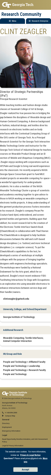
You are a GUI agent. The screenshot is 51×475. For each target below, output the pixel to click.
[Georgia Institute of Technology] (25, 5)
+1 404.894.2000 (11, 413)
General (5, 420)
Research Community (21, 14)
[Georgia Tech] (14, 393)
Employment (7, 427)
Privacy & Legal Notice (30, 455)
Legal (4, 435)
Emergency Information (11, 431)
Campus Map (10, 416)
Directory (5, 423)
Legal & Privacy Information (12, 446)
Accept (25, 469)
